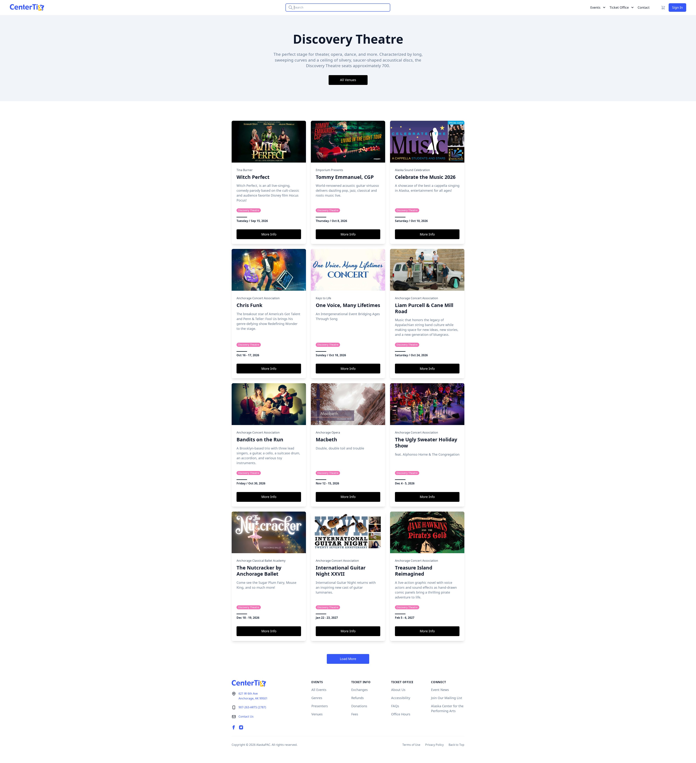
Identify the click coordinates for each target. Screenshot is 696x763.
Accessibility (400, 698)
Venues (317, 714)
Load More (348, 659)
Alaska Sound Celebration (412, 170)
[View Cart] (663, 7)
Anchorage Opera (328, 432)
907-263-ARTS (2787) (252, 707)
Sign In (677, 7)
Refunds (357, 698)
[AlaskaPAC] (27, 7)
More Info (268, 234)
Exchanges (359, 690)
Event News (440, 690)
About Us (398, 690)
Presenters (319, 706)
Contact (644, 7)
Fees (354, 714)
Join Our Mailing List (446, 698)
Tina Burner (245, 170)
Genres (316, 698)
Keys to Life (323, 298)
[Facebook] (234, 727)
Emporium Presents (329, 170)
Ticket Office (619, 7)
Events (595, 7)
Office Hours (400, 714)
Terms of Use (411, 745)
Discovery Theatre (248, 210)
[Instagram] (241, 727)
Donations (359, 706)
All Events (318, 690)
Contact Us (246, 716)
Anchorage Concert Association (258, 298)
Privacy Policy (434, 745)
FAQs (395, 706)
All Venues (348, 80)
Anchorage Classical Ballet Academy (261, 561)
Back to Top (456, 745)
